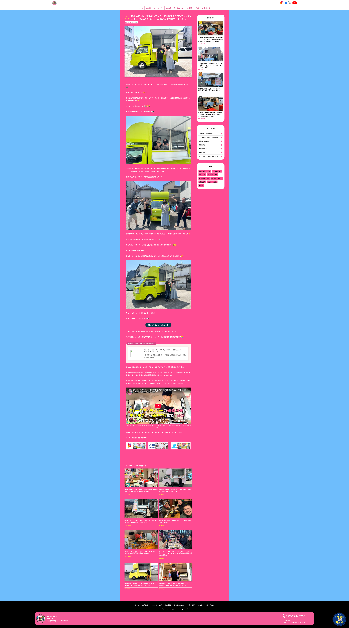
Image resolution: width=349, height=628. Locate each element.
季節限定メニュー (204, 149)
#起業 (215, 182)
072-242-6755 (295, 616)
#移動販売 (202, 182)
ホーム (141, 8)
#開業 (201, 186)
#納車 (209, 182)
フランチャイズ (158, 8)
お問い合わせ (206, 8)
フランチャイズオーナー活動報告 (208, 137)
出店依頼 (148, 8)
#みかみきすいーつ (204, 171)
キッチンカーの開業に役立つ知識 (208, 156)
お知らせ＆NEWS (204, 141)
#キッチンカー (217, 171)
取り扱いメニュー (179, 8)
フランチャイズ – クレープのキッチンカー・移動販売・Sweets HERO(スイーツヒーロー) (164, 351)
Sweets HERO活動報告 (205, 133)
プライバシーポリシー (168, 609)
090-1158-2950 (300, 623)
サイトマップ (183, 609)
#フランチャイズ (212, 175)
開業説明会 (202, 145)
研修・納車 (135, 22)
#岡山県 (213, 178)
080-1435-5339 (289, 623)
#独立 (220, 178)
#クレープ (202, 175)
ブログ (197, 8)
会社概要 (189, 8)
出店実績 (168, 8)
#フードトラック (204, 178)
